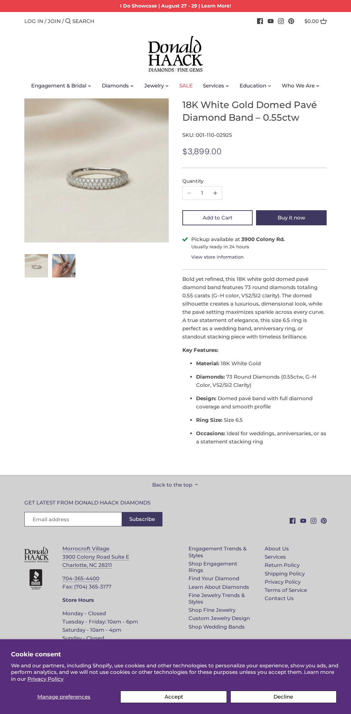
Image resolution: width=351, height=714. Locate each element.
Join (54, 21)
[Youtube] (271, 20)
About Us (277, 548)
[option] (36, 266)
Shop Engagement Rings (213, 567)
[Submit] (68, 21)
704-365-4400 (80, 578)
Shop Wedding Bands (217, 626)
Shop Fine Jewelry (212, 610)
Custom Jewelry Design (219, 618)
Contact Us (279, 598)
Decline (283, 696)
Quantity (193, 181)
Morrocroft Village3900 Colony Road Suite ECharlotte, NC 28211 (95, 556)
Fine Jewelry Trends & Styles (217, 598)
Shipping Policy (285, 573)
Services (275, 557)
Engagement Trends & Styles (217, 552)
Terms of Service (286, 590)
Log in (33, 21)
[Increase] (215, 193)
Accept (174, 696)
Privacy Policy (45, 679)
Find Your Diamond (214, 578)
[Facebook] (260, 20)
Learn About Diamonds (219, 587)
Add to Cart (217, 217)
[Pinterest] (291, 20)
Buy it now (291, 217)
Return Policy (282, 565)
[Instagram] (281, 20)
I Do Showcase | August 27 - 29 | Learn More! (175, 6)
